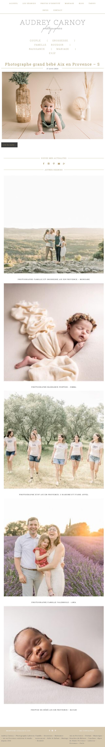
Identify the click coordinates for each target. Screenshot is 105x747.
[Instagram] (48, 163)
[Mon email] (59, 163)
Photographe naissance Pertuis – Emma (53, 387)
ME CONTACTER (86, 731)
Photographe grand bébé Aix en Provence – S (52, 64)
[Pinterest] (53, 163)
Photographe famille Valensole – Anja (54, 602)
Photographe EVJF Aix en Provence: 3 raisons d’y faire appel (53, 495)
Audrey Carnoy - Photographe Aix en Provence (52, 26)
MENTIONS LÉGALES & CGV (18, 731)
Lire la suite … (9, 145)
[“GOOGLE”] (64, 163)
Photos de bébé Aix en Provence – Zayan (54, 710)
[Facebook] (43, 163)
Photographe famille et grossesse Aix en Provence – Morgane (54, 279)
